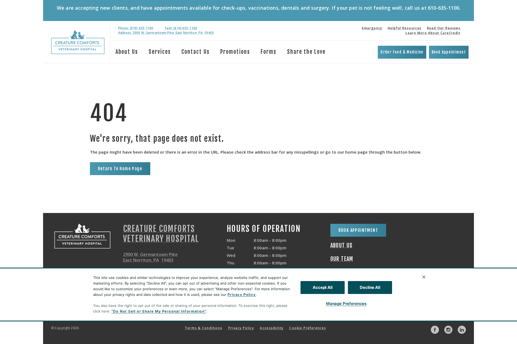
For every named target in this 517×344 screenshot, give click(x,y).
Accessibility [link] (271, 328)
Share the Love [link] (306, 51)
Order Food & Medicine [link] (401, 52)
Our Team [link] (341, 259)
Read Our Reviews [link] (443, 28)
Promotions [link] (235, 51)
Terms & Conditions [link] (203, 328)
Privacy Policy (242, 294)
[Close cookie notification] (424, 277)
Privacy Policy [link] (241, 328)
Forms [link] (268, 51)
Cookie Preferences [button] (307, 328)
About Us (127, 51)
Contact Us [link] (195, 51)
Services (160, 51)
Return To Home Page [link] (120, 168)
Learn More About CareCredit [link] (433, 33)
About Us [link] (341, 245)
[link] (77, 42)
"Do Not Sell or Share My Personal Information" (158, 311)
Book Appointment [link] (449, 52)
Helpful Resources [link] (405, 28)
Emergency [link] (372, 28)
